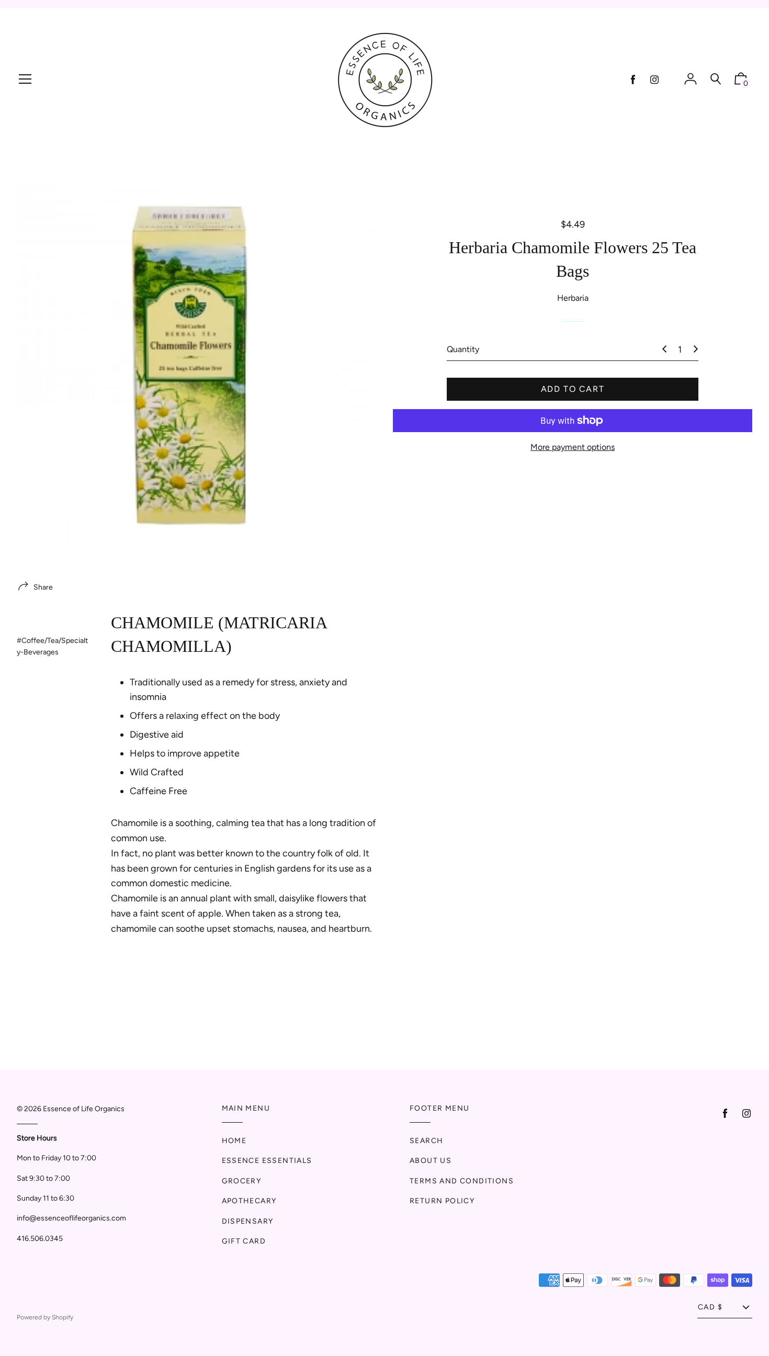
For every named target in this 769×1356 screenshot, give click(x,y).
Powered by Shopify (45, 1317)
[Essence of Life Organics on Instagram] (654, 80)
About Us (430, 1160)
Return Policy (442, 1200)
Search (426, 1140)
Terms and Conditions (462, 1181)
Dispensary (248, 1221)
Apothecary (249, 1200)
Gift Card (244, 1241)
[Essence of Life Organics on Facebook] (633, 80)
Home (234, 1140)
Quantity (463, 349)
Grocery (242, 1181)
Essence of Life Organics (84, 1108)
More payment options (572, 447)
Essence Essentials (267, 1160)
